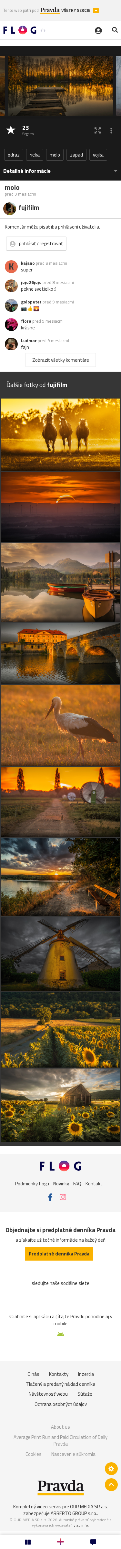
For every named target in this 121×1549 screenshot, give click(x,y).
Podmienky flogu (32, 1183)
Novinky (61, 1183)
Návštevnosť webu (48, 1394)
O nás (33, 1374)
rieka (35, 154)
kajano (28, 263)
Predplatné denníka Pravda (59, 1253)
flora (26, 321)
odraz (14, 154)
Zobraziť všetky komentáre (60, 360)
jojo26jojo (31, 282)
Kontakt (94, 1183)
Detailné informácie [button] (27, 171)
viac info (81, 1525)
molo (55, 154)
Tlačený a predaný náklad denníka (60, 1384)
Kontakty (58, 1374)
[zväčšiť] (98, 130)
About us (60, 1427)
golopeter (31, 302)
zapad (76, 154)
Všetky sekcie (76, 10)
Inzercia (86, 1374)
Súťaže (84, 1394)
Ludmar (29, 340)
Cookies (33, 1454)
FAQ (77, 1183)
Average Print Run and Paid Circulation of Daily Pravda (60, 1441)
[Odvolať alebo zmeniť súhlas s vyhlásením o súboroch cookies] (111, 1468)
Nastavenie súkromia (73, 1454)
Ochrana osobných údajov (61, 1404)
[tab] (60, 168)
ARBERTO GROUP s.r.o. (74, 1513)
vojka (98, 154)
